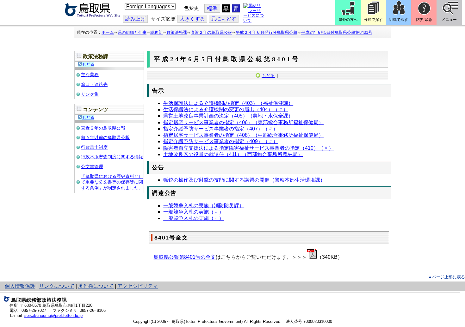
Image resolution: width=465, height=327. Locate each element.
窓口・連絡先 (94, 84)
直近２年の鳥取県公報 (211, 32)
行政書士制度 (94, 147)
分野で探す (373, 19)
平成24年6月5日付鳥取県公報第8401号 (336, 32)
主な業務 (90, 74)
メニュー (449, 19)
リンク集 (90, 94)
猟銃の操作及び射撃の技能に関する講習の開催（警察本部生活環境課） (244, 180)
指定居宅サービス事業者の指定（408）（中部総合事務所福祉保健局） (243, 135)
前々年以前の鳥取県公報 (105, 137)
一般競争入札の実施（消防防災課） (203, 205)
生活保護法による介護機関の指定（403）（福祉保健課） (228, 103)
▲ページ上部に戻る (446, 277)
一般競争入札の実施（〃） (193, 212)
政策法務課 (176, 32)
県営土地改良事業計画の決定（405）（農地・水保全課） (228, 115)
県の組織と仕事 (132, 32)
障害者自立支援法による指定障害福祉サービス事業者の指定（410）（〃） (248, 148)
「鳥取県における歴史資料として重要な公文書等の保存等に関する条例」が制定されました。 (112, 182)
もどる (88, 64)
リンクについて (56, 286)
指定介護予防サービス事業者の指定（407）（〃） (220, 128)
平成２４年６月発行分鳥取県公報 (266, 32)
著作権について (96, 286)
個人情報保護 (20, 286)
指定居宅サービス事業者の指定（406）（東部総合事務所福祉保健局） (243, 122)
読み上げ (135, 18)
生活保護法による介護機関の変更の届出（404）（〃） (225, 109)
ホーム (108, 32)
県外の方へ (347, 19)
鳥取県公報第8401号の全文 (185, 257)
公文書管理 (92, 166)
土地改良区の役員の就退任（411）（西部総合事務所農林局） (233, 154)
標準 (212, 9)
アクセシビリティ (137, 286)
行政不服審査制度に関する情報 (112, 156)
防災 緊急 (424, 19)
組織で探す (398, 19)
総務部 (156, 32)
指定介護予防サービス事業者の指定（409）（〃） (220, 141)
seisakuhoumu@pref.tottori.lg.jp (53, 315)
